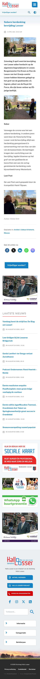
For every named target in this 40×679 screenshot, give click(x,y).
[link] (35, 12)
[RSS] (30, 601)
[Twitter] (23, 601)
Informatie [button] (21, 623)
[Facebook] (9, 601)
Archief (17, 230)
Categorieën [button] (21, 633)
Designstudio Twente (30, 673)
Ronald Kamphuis (12, 673)
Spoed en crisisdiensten (20, 593)
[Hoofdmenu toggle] (34, 4)
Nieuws (7, 233)
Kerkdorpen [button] (21, 642)
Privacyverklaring (10, 669)
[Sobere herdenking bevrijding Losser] (20, 47)
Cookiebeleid (22, 669)
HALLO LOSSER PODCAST (21, 585)
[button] (29, 12)
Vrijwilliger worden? (16, 265)
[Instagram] (16, 601)
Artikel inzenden (18, 577)
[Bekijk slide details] (20, 290)
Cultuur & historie (27, 230)
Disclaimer (32, 669)
